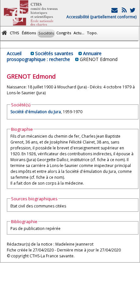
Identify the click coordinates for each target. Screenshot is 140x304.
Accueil (14, 53)
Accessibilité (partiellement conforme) (101, 17)
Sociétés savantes (54, 53)
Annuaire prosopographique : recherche (54, 56)
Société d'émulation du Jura (35, 111)
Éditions (29, 32)
